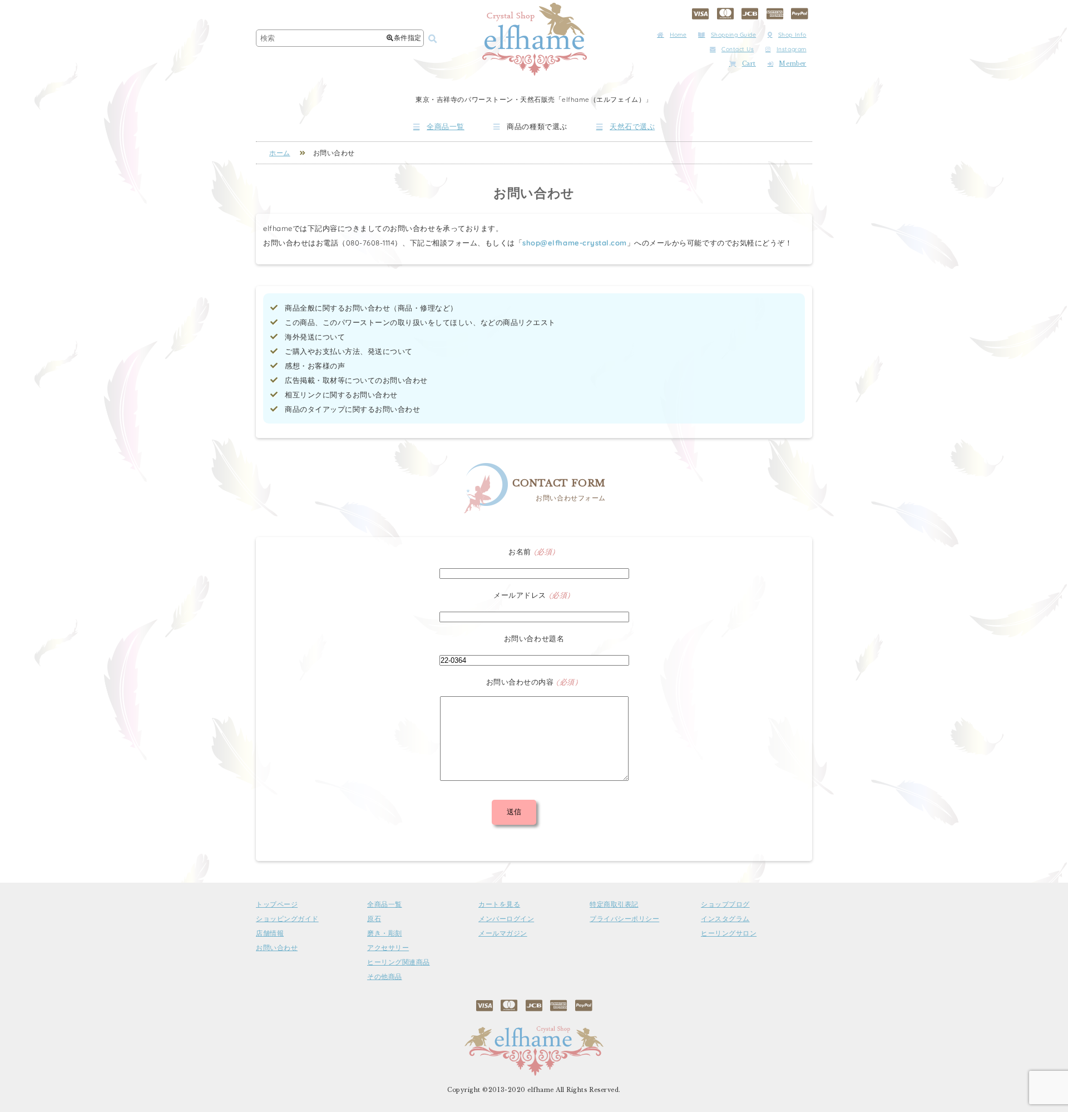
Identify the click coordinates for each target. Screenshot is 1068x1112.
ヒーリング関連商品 (398, 962)
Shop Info (792, 34)
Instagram (792, 49)
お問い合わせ (277, 948)
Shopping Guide (733, 34)
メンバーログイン (506, 919)
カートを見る (499, 904)
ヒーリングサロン (728, 933)
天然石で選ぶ (632, 126)
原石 (374, 919)
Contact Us (737, 49)
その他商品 (384, 977)
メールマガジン (502, 933)
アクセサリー (388, 948)
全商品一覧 (445, 126)
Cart (749, 63)
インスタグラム (725, 919)
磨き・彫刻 (384, 933)
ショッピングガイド (287, 919)
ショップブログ (725, 904)
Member (792, 63)
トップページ (277, 904)
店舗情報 (270, 933)
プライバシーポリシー (624, 919)
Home (678, 34)
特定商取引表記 (614, 904)
